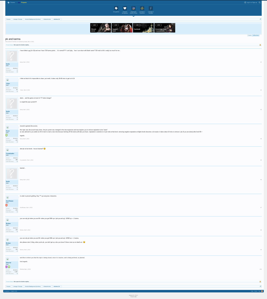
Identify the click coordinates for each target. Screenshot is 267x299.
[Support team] (122, 32)
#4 (261, 138)
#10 (261, 269)
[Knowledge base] (164, 32)
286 (17, 159)
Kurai (7, 131)
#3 (261, 109)
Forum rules (133, 296)
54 (17, 89)
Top (259, 291)
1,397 (16, 271)
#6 (261, 179)
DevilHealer (9, 201)
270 (17, 210)
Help (252, 291)
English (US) (14, 291)
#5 (261, 160)
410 (17, 140)
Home (255, 291)
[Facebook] (143, 32)
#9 (261, 249)
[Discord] (100, 32)
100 (17, 229)
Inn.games (7, 291)
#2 (261, 90)
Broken (8, 223)
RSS (262, 291)
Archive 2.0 (15, 41)
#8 (261, 230)
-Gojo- (8, 83)
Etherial (8, 262)
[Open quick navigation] (260, 19)
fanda (25, 41)
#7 (261, 207)
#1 (261, 62)
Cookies (250, 35)
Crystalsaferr (10, 153)
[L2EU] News (256, 35)
